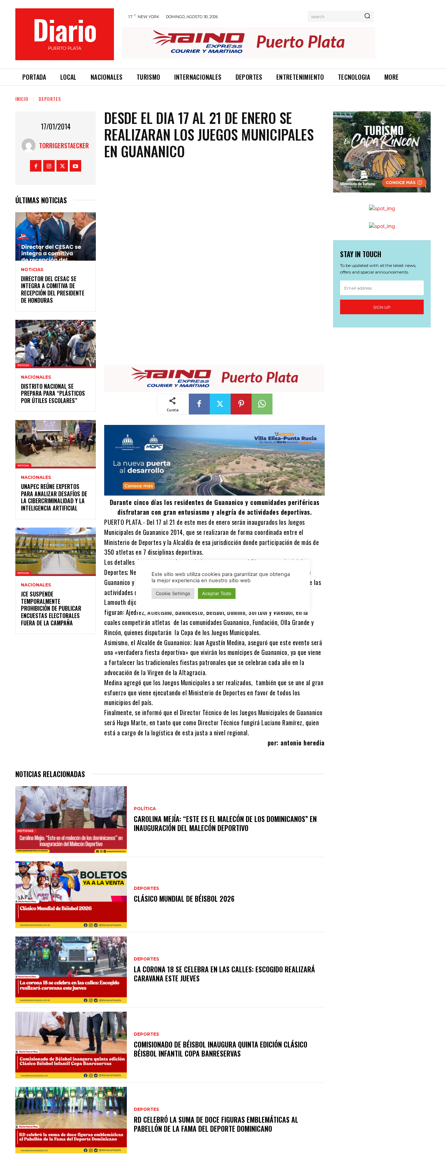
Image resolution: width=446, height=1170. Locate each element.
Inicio (22, 98)
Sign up (382, 307)
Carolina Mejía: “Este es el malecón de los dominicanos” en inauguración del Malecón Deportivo (225, 823)
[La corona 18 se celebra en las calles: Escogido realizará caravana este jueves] (71, 969)
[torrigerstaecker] (30, 145)
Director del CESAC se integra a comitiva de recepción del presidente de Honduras (52, 290)
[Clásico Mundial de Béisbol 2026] (71, 894)
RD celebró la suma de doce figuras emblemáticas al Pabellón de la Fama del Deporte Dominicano (216, 1124)
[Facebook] (35, 166)
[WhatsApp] (262, 404)
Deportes (50, 98)
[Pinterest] (241, 404)
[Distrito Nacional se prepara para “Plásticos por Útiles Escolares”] (55, 344)
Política (145, 809)
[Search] (367, 16)
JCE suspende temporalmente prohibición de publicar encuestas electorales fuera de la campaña (51, 608)
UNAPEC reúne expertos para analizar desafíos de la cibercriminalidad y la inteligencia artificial (54, 497)
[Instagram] (49, 166)
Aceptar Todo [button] (216, 593)
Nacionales (36, 377)
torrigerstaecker (64, 145)
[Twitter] (62, 166)
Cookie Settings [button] (173, 593)
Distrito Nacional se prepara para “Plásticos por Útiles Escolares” (53, 393)
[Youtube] (75, 166)
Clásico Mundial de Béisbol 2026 (184, 898)
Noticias (32, 270)
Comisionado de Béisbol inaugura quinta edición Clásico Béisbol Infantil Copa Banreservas (220, 1049)
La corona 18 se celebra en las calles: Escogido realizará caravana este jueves (224, 973)
